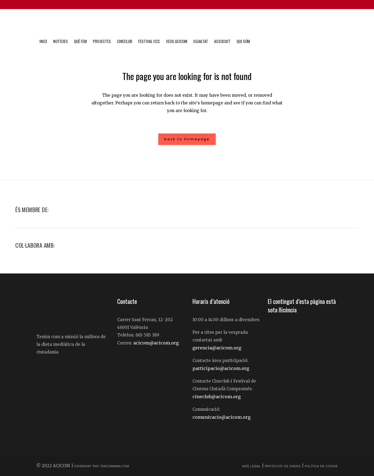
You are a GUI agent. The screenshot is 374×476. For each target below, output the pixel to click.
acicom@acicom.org (156, 343)
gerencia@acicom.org (216, 347)
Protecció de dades (283, 466)
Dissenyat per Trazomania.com (101, 466)
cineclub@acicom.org (216, 396)
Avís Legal (252, 466)
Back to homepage (187, 139)
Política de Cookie (321, 466)
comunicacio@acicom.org (221, 417)
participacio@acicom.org (220, 368)
